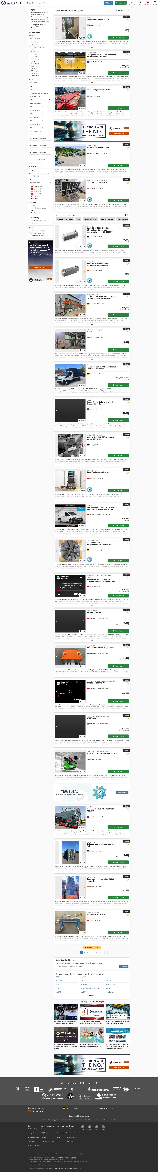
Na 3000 (108, 988)
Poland (37, 191)
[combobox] (40, 182)
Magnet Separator (107, 219)
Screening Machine (90, 219)
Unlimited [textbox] (35, 183)
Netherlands (38, 189)
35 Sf (57, 984)
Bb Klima (96, 1120)
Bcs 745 (83, 977)
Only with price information (39, 93)
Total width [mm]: (34, 117)
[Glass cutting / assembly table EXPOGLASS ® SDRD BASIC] (70, 190)
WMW (34, 68)
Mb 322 (108, 981)
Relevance (120, 11)
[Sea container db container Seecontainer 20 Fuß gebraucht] (70, 887)
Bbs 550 (112, 1120)
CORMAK (35, 64)
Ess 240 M (84, 992)
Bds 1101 (104, 1120)
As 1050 (58, 988)
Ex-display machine (38, 208)
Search (109, 3)
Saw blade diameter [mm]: (37, 160)
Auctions (35, 223)
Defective (34, 213)
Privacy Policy (56, 1168)
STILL (34, 71)
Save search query (92, 947)
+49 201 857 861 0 (72, 1108)
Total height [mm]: (34, 124)
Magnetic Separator (124, 219)
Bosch (34, 66)
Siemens (35, 59)
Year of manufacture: (35, 96)
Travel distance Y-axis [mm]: (37, 146)
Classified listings (38, 220)
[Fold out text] (92, 47)
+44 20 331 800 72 (38, 1108)
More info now (122, 793)
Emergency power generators (57, 1120)
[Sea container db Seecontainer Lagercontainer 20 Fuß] (70, 852)
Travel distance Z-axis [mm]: (37, 153)
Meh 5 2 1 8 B (110, 984)
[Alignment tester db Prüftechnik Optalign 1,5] (70, 480)
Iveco (34, 56)
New (34, 205)
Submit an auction (119, 134)
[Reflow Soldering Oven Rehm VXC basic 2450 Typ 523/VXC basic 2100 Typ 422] (70, 445)
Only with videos (37, 233)
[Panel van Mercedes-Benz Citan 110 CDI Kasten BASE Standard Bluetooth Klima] (70, 515)
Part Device (110, 992)
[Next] (84, 28)
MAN (34, 49)
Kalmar (34, 73)
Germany (38, 186)
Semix (34, 61)
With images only (38, 231)
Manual (108, 977)
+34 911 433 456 (37, 1111)
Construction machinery (40, 22)
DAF (34, 54)
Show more (93, 995)
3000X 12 (59, 981)
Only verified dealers (39, 235)
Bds (44, 1120)
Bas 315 (58, 992)
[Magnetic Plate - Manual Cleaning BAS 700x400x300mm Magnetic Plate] (70, 656)
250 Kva (58, 977)
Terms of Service (67, 1168)
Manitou (35, 52)
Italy (36, 196)
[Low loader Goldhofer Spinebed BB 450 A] (70, 98)
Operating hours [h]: (35, 103)
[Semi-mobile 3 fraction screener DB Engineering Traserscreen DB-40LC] (70, 761)
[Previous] (57, 28)
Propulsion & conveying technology (38, 25)
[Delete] (102, 3)
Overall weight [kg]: (35, 131)
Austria (37, 194)
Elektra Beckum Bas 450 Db (90, 988)
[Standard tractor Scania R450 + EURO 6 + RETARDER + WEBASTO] (70, 817)
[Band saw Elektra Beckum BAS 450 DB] (70, 28)
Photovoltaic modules (75, 1120)
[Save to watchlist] (127, 20)
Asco (78, 219)
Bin (82, 981)
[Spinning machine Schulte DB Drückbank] (70, 922)
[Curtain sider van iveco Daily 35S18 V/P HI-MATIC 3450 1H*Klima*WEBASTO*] (70, 375)
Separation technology (65, 219)
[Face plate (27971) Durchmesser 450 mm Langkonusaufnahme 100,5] (70, 551)
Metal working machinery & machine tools (39, 14)
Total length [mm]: (34, 110)
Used (34, 210)
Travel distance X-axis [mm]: (37, 138)
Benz (34, 44)
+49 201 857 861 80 (106, 1108)
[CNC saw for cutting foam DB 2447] (70, 340)
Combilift (35, 76)
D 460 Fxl (84, 984)
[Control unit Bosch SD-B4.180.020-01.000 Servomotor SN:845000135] (70, 271)
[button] (155, 3)
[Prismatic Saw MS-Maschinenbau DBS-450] (70, 155)
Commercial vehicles (39, 17)
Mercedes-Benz (37, 47)
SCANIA (35, 42)
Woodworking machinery (40, 19)
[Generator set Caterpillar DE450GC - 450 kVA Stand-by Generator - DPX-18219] (70, 63)
